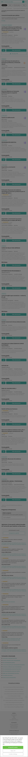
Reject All (13, 750)
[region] (14, 746)
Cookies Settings (13, 754)
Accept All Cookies (13, 747)
